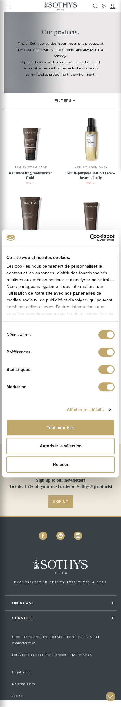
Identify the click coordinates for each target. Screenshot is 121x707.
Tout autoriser (60, 427)
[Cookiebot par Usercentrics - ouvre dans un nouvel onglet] (90, 237)
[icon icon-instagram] (78, 536)
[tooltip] (95, 6)
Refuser (60, 464)
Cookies (18, 696)
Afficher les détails (85, 409)
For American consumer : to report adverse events (52, 654)
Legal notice (22, 672)
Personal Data (23, 684)
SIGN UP (61, 501)
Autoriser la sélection (61, 445)
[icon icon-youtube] (60, 536)
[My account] (112, 6)
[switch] (106, 352)
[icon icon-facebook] (43, 536)
